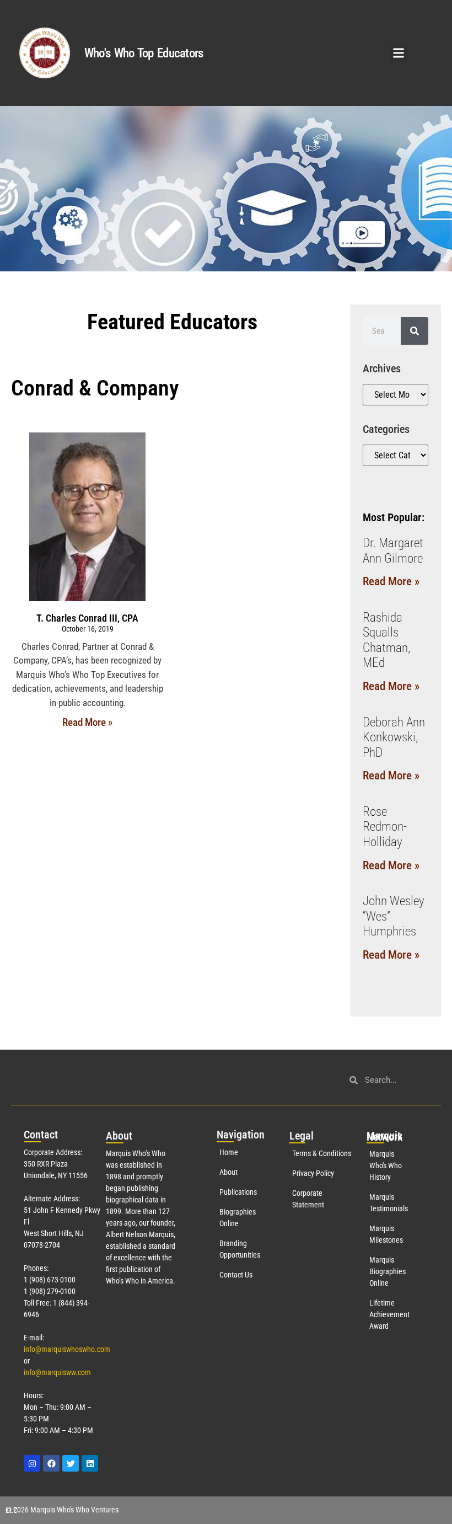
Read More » (87, 722)
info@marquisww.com (57, 1372)
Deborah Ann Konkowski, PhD (394, 737)
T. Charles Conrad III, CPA (87, 618)
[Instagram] (32, 1463)
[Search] (414, 331)
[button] (399, 53)
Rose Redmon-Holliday (385, 826)
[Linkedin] (90, 1463)
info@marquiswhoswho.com (67, 1349)
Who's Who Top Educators (143, 53)
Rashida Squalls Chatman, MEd (386, 640)
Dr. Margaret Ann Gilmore (393, 551)
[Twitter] (70, 1463)
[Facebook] (51, 1463)
